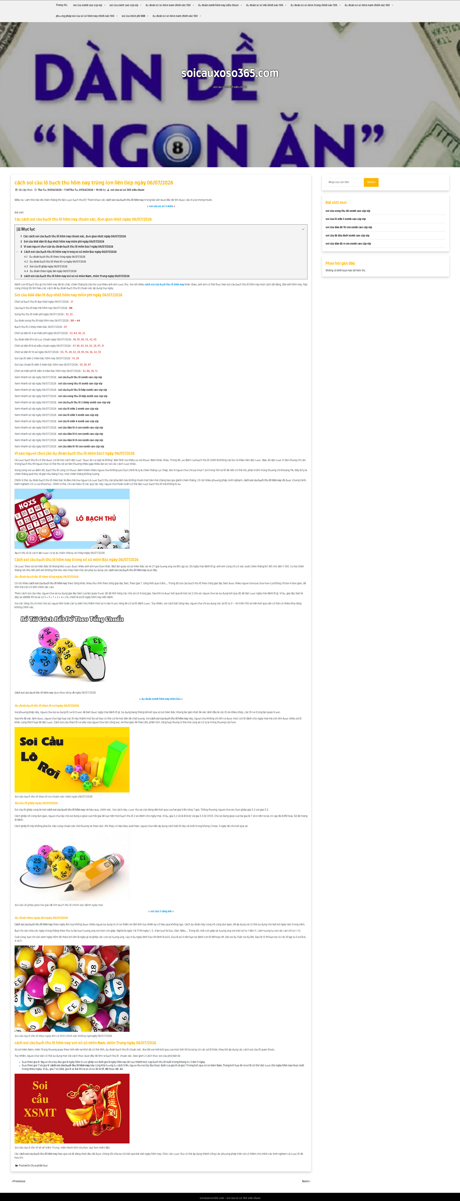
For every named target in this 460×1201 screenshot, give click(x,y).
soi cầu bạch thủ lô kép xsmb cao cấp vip (82, 390)
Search (371, 182)
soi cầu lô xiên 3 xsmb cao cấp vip (78, 415)
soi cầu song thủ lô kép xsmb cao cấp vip (82, 396)
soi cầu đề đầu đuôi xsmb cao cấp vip (347, 235)
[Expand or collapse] (303, 229)
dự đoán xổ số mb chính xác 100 (264, 5)
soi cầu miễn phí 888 (133, 16)
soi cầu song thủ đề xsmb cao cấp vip (348, 211)
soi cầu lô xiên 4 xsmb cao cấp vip (78, 421)
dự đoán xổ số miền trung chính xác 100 (314, 5)
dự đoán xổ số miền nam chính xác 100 (168, 5)
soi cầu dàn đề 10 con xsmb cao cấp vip (349, 227)
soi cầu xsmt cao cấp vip (123, 5)
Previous (19, 1181)
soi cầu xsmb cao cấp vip (87, 5)
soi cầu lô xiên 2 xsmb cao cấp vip (78, 409)
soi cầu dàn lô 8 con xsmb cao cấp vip (80, 440)
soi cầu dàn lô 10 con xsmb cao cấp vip (81, 446)
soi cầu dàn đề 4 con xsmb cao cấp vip (348, 244)
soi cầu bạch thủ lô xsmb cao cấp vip (80, 377)
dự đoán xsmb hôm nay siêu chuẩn (218, 5)
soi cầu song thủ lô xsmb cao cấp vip (80, 383)
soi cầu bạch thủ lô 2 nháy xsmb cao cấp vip (84, 402)
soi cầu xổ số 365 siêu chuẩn (127, 190)
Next (305, 1181)
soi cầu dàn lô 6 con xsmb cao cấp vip (80, 434)
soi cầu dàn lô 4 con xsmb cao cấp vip (80, 428)
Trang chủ (62, 5)
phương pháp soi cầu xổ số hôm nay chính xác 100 (85, 16)
